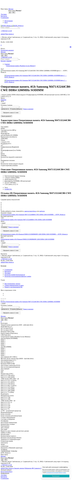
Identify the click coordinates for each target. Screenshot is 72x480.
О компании (5, 17)
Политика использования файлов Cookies (17, 276)
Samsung (3, 100)
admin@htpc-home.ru (7, 34)
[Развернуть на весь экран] (3, 298)
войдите (42, 211)
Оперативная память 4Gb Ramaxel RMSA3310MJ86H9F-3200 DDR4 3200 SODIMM (27, 239)
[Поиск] (19, 59)
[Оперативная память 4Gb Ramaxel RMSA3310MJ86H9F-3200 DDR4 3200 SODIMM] (36, 234)
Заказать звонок (19, 468)
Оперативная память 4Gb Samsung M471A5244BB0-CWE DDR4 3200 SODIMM (26, 219)
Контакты (4, 16)
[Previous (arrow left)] (1, 300)
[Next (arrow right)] (3, 300)
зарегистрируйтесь (30, 211)
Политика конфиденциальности (14, 274)
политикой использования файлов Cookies (56, 472)
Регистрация (8, 21)
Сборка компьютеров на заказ (14, 285)
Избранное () (29, 468)
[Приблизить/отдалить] (5, 298)
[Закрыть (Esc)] (1, 298)
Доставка (4, 14)
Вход (6, 22)
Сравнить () (38, 468)
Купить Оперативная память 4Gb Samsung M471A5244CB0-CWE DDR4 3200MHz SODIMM (30, 301)
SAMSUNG (8, 189)
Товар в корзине (28, 109)
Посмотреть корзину (7, 50)
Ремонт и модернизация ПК (13, 287)
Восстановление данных (12, 283)
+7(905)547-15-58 (6, 31)
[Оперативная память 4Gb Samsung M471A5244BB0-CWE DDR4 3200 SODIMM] (36, 214)
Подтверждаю (56, 476)
